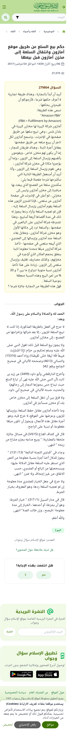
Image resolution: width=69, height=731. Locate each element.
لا (25, 575)
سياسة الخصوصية (15, 693)
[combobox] (42, 17)
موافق (50, 724)
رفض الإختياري (27, 724)
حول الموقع (57, 693)
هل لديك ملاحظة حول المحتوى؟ (34, 550)
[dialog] (33, 715)
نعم (44, 575)
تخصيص (8, 725)
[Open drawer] (4, 7)
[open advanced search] (17, 17)
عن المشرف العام (38, 693)
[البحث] (6, 17)
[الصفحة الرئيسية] (64, 31)
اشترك (9, 632)
